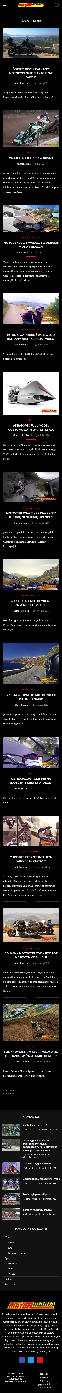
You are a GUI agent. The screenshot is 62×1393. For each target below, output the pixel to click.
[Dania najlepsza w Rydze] (11, 1199)
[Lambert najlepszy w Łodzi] (11, 1214)
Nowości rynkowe (17, 1252)
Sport (8, 1258)
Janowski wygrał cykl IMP (37, 1163)
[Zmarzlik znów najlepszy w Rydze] (11, 1183)
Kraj (10, 1247)
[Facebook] (22, 1360)
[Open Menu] (5, 5)
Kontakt (44, 1373)
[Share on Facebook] (30, 103)
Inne (10, 1268)
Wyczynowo (11, 1284)
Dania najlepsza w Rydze (36, 1194)
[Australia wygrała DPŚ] (11, 1130)
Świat (11, 1242)
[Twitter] (31, 1360)
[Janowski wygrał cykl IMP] (11, 1168)
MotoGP (12, 1263)
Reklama (44, 1377)
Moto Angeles (46, 1387)
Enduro (8, 1279)
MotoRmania (21, 82)
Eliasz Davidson (21, 1061)
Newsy (8, 1237)
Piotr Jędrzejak (21, 435)
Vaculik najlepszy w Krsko (31, 158)
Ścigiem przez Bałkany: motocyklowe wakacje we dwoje (31, 73)
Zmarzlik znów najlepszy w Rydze (41, 1179)
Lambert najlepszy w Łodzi (37, 1209)
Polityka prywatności (44, 1383)
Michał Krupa (24, 163)
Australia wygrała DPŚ (35, 1125)
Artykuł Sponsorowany (35, 1154)
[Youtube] (40, 1360)
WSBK (11, 1273)
